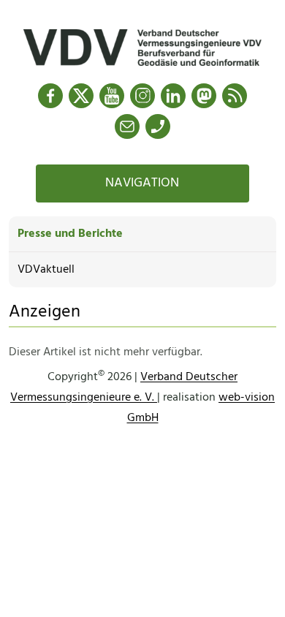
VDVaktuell (46, 269)
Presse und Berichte (70, 233)
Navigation (142, 183)
